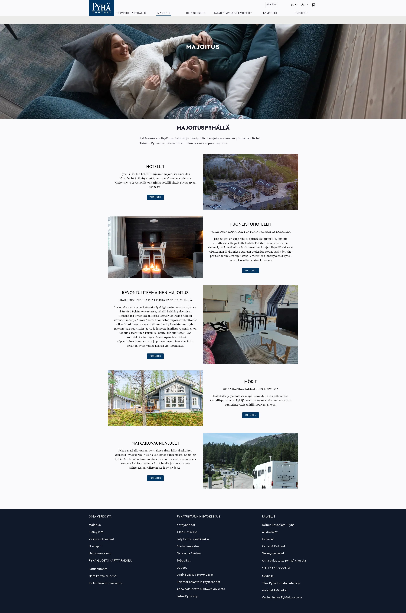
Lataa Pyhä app (187, 596)
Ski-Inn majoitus (188, 546)
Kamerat (268, 539)
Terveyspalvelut (273, 553)
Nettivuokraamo (100, 553)
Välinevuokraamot (101, 539)
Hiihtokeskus (195, 13)
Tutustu (155, 197)
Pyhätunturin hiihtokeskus (198, 516)
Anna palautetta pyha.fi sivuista (284, 560)
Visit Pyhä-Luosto (276, 567)
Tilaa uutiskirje (187, 532)
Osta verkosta (100, 516)
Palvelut (301, 13)
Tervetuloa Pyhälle (131, 13)
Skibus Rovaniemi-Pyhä (278, 525)
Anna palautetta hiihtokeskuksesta (201, 589)
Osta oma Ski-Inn (189, 553)
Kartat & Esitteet (273, 546)
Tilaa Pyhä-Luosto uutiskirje (281, 583)
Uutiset (182, 567)
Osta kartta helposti (103, 576)
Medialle (268, 576)
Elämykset (269, 13)
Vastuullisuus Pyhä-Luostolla (282, 597)
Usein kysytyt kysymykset (195, 574)
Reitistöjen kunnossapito (106, 583)
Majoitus (163, 13)
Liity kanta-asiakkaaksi (193, 539)
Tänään (271, 4)
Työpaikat (184, 560)
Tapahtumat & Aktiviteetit (233, 13)
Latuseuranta (98, 569)
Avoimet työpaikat (275, 590)
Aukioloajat (270, 532)
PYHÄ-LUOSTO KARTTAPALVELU (110, 560)
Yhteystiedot (186, 525)
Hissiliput (95, 546)
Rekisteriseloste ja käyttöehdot (198, 582)
